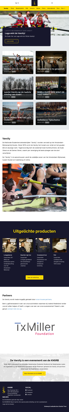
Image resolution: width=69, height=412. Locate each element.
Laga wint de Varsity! (8, 404)
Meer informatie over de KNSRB (33, 373)
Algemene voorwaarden (14, 395)
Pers (58, 8)
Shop (12, 8)
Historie (32, 8)
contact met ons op (14, 309)
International (51, 8)
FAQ (27, 8)
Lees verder (10, 41)
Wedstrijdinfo (20, 8)
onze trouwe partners (43, 299)
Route (63, 8)
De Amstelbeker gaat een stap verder (12, 399)
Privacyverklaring (12, 393)
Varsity (6, 8)
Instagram (30, 392)
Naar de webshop (33, 277)
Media (38, 8)
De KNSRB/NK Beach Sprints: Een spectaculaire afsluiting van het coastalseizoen (24, 402)
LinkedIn (29, 394)
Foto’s (43, 8)
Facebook (29, 390)
